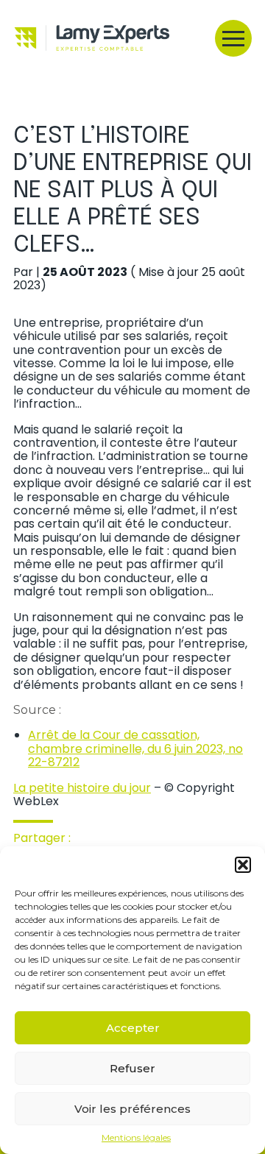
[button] (243, 864)
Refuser (132, 1068)
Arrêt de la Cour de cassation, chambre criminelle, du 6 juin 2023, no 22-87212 (135, 748)
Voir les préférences (132, 1109)
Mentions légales (136, 1138)
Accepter (133, 1028)
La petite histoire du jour (82, 787)
